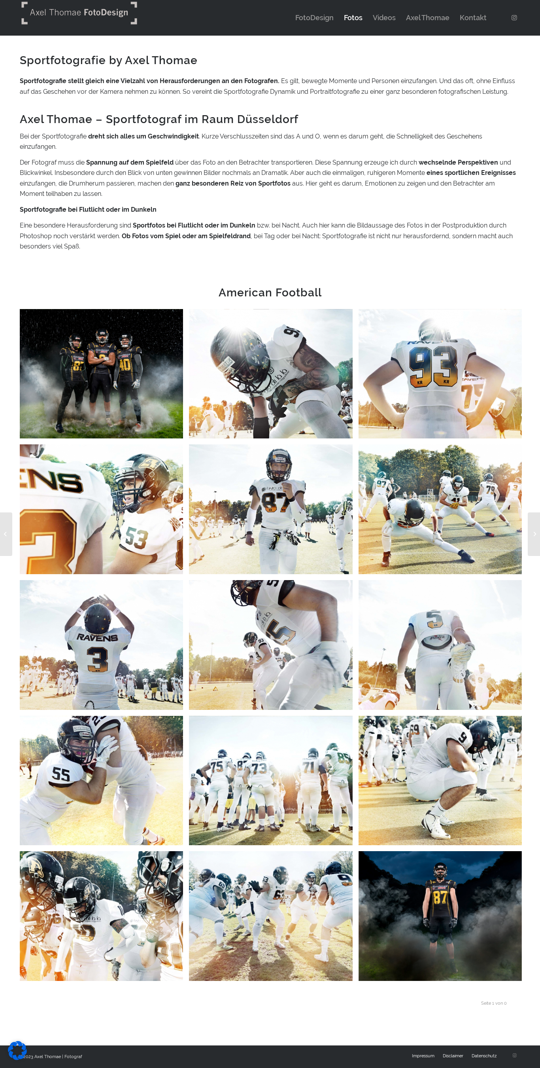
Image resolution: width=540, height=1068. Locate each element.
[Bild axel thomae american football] (443, 377)
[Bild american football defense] (104, 784)
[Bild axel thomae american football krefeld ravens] (273, 377)
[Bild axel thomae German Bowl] (443, 648)
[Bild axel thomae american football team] (273, 784)
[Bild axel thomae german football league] (273, 648)
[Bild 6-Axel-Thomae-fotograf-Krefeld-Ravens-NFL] (443, 919)
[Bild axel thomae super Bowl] (104, 512)
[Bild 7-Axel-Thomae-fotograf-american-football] (104, 377)
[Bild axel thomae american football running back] (273, 512)
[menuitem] (314, 18)
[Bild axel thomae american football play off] (443, 784)
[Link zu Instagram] (514, 17)
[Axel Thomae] (6, 534)
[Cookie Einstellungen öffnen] (17, 1058)
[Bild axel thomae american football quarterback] (104, 648)
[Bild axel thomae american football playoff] (443, 512)
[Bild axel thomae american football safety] (273, 919)
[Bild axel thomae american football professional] (104, 919)
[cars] (534, 534)
